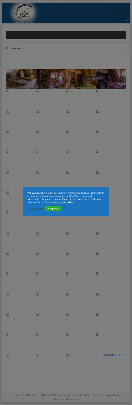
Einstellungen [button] (35, 208)
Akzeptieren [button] (53, 208)
